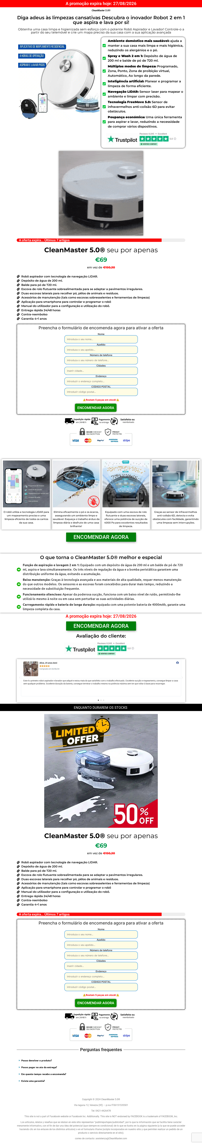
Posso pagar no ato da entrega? (39, 1067)
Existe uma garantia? (33, 1080)
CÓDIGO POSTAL (101, 386)
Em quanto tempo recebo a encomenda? (43, 1074)
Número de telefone (101, 355)
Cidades (101, 365)
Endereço (101, 376)
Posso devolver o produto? (36, 1060)
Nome (101, 334)
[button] (98, 700)
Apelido (101, 344)
